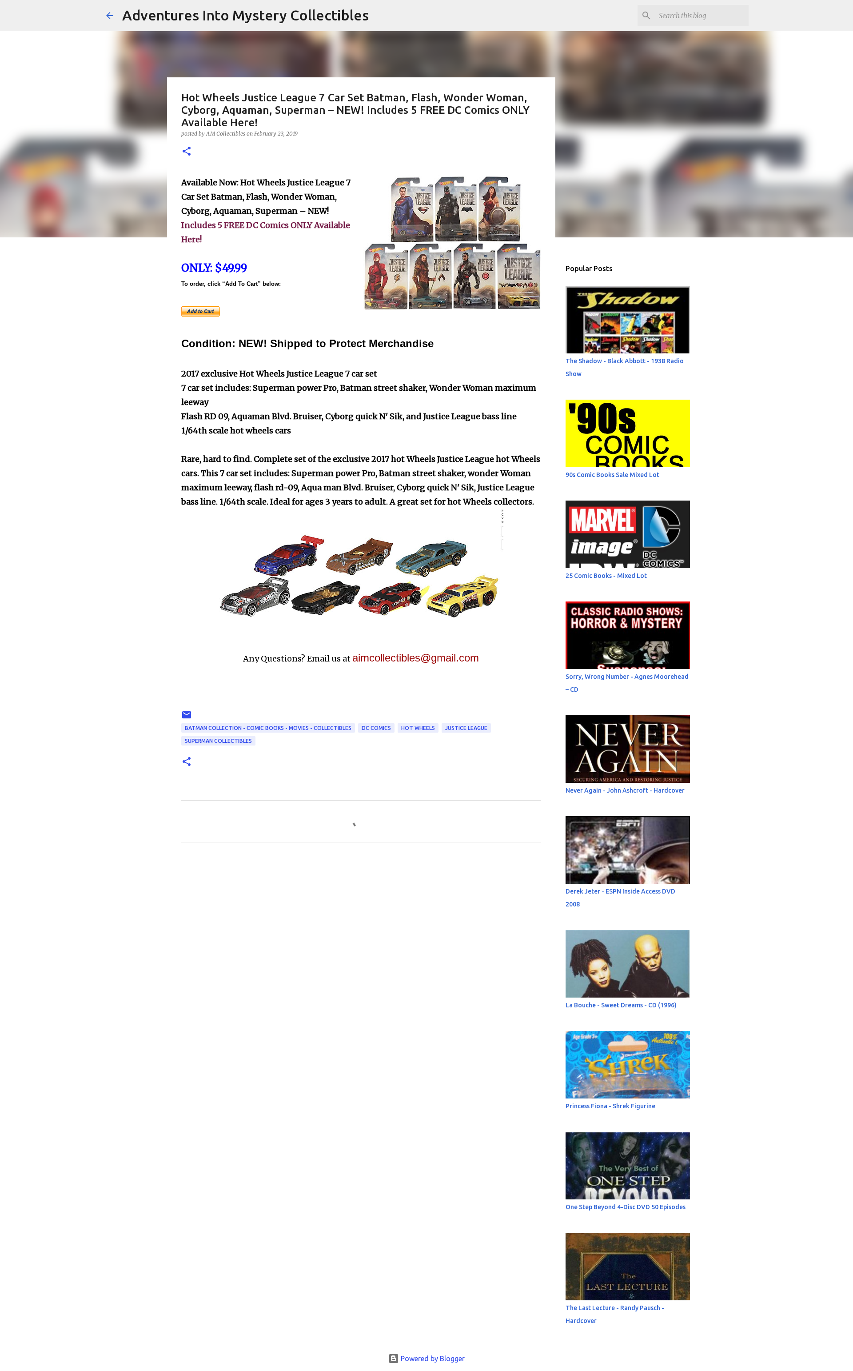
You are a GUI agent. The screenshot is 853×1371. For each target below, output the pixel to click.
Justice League (466, 728)
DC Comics (376, 728)
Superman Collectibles (218, 741)
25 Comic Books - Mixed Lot (606, 575)
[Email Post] (186, 718)
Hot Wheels (418, 728)
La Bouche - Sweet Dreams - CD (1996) (621, 1005)
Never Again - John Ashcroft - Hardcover (625, 790)
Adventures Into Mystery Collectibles (245, 15)
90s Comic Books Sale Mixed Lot (612, 474)
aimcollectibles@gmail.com (415, 658)
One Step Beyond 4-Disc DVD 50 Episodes (626, 1207)
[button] (186, 152)
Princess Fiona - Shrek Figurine (610, 1106)
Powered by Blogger (432, 1359)
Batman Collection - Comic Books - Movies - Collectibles (268, 728)
